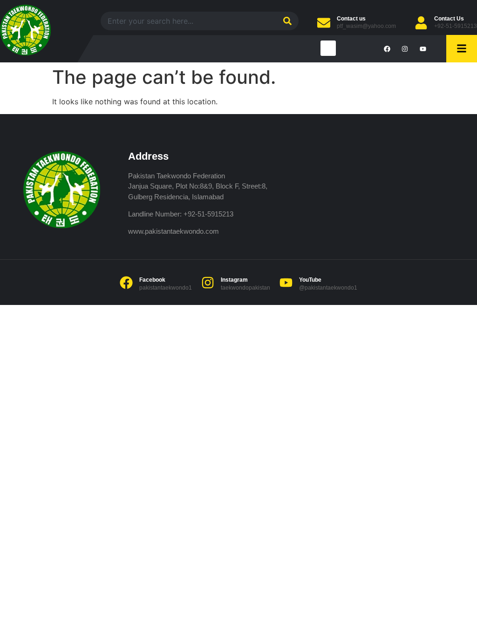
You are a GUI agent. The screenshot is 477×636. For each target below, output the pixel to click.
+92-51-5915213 (455, 26)
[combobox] (187, 21)
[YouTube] (286, 282)
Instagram (234, 280)
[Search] (286, 21)
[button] (328, 48)
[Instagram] (207, 282)
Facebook (152, 280)
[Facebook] (126, 282)
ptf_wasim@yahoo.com (366, 26)
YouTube (310, 280)
